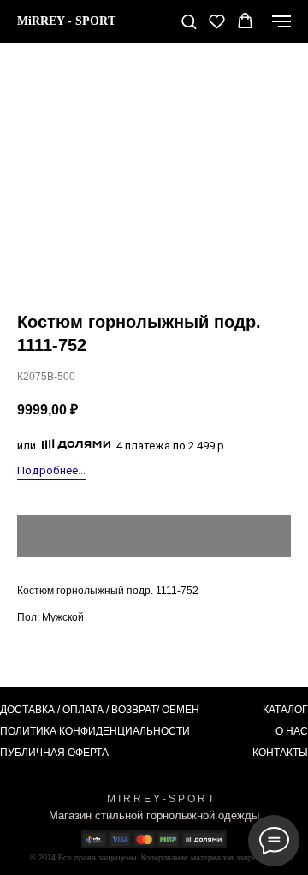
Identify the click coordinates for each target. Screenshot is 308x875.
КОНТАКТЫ (280, 753)
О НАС (291, 731)
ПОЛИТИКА (28, 731)
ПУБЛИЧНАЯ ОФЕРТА (54, 753)
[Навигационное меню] (281, 21)
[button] (189, 21)
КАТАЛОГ (285, 710)
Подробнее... (51, 470)
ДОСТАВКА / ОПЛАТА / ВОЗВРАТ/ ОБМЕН (99, 710)
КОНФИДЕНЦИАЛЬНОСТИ (124, 731)
